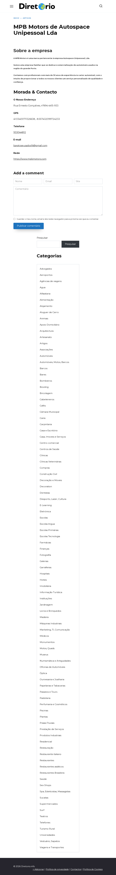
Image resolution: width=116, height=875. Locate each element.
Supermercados (49, 804)
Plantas (44, 716)
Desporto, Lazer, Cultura (53, 499)
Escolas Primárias (49, 530)
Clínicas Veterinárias (50, 461)
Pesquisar (42, 237)
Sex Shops (45, 785)
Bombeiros (46, 380)
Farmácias (45, 542)
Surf (42, 810)
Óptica (43, 673)
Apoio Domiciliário (49, 324)
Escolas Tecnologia (50, 536)
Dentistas (45, 492)
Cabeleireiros (47, 399)
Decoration (46, 486)
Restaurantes (47, 760)
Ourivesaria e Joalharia (52, 679)
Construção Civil (48, 474)
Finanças (44, 548)
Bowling (44, 387)
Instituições (46, 598)
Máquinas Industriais (51, 623)
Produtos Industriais (50, 735)
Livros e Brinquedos (50, 611)
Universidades (47, 835)
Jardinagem (46, 604)
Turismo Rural (47, 828)
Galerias (44, 561)
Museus (44, 654)
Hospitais (45, 573)
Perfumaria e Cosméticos (53, 704)
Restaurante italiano (50, 754)
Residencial (46, 741)
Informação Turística (51, 592)
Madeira (44, 617)
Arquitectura (46, 331)
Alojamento (46, 306)
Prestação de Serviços (52, 729)
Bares (43, 374)
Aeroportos (46, 275)
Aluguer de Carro (49, 312)
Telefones (45, 822)
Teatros (44, 816)
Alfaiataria (45, 293)
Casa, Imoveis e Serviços (53, 436)
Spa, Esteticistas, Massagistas (55, 791)
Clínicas (44, 455)
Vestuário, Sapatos (50, 841)
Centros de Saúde (49, 449)
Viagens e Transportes (52, 847)
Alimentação (46, 299)
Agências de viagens (51, 281)
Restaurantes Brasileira (52, 772)
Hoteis (43, 579)
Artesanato (46, 337)
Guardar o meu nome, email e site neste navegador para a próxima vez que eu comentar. (58, 219)
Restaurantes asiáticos (52, 766)
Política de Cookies (93, 869)
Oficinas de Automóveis (52, 667)
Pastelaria (45, 698)
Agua (42, 287)
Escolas (44, 517)
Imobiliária (45, 586)
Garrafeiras (45, 567)
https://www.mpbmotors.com (29, 159)
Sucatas (44, 797)
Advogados (46, 268)
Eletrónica (45, 511)
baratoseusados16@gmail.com (30, 145)
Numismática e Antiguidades (55, 660)
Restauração (46, 747)
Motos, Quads (47, 648)
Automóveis (46, 356)
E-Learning (46, 505)
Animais (44, 318)
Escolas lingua (47, 524)
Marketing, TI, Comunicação (55, 629)
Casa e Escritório (49, 430)
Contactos (76, 869)
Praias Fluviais (47, 723)
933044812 (19, 132)
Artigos (43, 343)
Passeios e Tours (48, 692)
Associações (46, 349)
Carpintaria (46, 424)
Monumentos (47, 642)
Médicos (44, 636)
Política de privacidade (57, 869)
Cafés (43, 405)
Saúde (43, 779)
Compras (45, 467)
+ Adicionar (38, 869)
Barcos (43, 368)
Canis (42, 418)
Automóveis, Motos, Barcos (54, 362)
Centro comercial (49, 443)
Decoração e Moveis (51, 480)
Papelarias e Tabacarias (52, 685)
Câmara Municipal (49, 412)
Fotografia (45, 555)
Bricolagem (46, 393)
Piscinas (44, 710)
